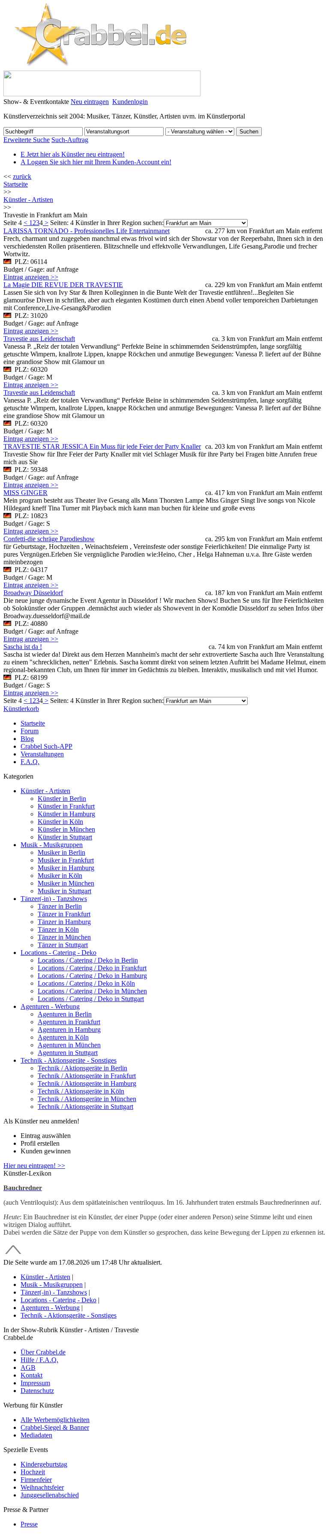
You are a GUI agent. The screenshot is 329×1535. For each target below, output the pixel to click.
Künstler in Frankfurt (66, 806)
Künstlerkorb (21, 708)
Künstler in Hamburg (66, 814)
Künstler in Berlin (62, 798)
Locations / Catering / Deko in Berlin (88, 960)
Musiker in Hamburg (66, 867)
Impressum (35, 1383)
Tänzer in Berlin (60, 906)
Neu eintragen (90, 101)
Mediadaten (36, 1435)
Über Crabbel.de (43, 1352)
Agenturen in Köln (63, 1037)
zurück (22, 176)
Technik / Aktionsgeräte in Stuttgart (85, 1106)
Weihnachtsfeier (42, 1487)
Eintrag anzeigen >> (30, 277)
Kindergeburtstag (44, 1464)
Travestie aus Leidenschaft (39, 338)
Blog (27, 738)
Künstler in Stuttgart (65, 837)
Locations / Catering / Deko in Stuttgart (91, 998)
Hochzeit (33, 1472)
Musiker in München (66, 883)
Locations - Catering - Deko (58, 952)
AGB (28, 1367)
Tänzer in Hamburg (64, 921)
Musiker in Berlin (61, 852)
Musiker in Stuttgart (64, 891)
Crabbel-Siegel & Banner (55, 1427)
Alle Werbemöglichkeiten (55, 1419)
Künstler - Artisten (45, 790)
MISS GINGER (25, 492)
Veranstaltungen (42, 754)
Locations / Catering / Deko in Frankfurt (92, 968)
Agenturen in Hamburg (69, 1029)
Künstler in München (66, 829)
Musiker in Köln (60, 875)
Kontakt (31, 1375)
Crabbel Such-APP (46, 746)
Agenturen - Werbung (50, 1006)
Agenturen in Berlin (65, 1014)
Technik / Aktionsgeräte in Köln (81, 1091)
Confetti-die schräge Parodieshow (49, 538)
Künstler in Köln (60, 821)
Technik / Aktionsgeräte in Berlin (82, 1068)
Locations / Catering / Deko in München (92, 991)
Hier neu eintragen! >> (34, 1165)
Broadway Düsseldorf (33, 592)
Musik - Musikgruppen (52, 844)
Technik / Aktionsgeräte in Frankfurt (87, 1075)
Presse (29, 1524)
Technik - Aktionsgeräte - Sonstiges (69, 1060)
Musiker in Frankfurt (66, 860)
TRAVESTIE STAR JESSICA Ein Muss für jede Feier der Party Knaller (102, 446)
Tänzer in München (64, 937)
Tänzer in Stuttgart (63, 944)
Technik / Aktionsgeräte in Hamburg (87, 1083)
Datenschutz (37, 1390)
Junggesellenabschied (50, 1495)
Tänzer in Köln (58, 929)
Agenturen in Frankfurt (69, 1021)
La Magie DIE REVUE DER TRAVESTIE (63, 284)
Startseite (15, 184)
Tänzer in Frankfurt (64, 914)
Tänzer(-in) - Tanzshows (54, 898)
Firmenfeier (36, 1479)
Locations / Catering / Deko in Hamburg (92, 975)
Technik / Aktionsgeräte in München (87, 1098)
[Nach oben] (13, 1254)
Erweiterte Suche (26, 139)
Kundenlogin (130, 101)
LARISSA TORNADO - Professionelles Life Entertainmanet (86, 230)
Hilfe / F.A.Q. (39, 1359)
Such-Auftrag (69, 139)
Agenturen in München (69, 1045)
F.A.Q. (30, 761)
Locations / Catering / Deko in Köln (86, 983)
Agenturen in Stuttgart (68, 1052)
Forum (30, 731)
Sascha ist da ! (22, 646)
